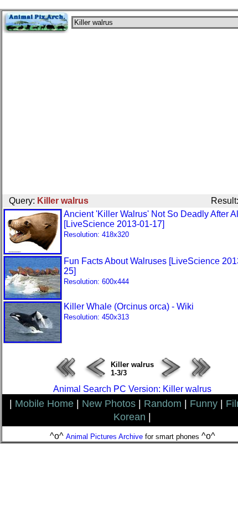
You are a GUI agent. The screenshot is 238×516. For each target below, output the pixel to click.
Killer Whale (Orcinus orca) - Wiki (129, 311)
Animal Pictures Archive (104, 436)
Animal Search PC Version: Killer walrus (132, 389)
